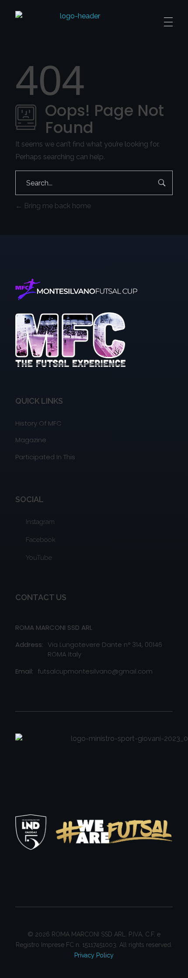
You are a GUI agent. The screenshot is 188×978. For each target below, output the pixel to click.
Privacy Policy (94, 955)
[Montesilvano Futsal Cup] (76, 22)
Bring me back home (56, 206)
